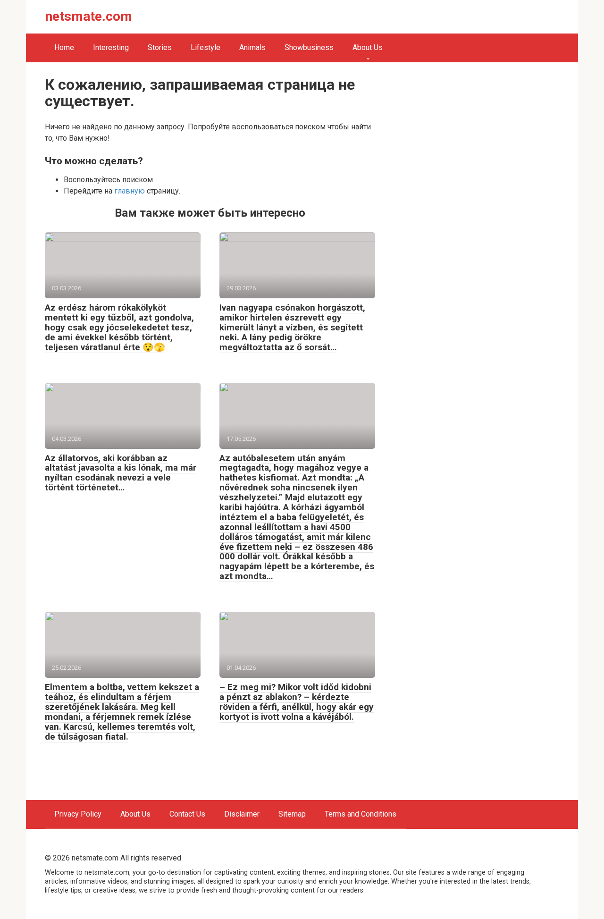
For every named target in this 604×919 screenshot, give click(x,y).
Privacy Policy (77, 813)
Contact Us (187, 813)
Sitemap (292, 813)
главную (129, 190)
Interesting (111, 47)
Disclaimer (242, 813)
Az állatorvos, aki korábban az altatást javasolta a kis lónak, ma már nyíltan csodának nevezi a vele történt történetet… (120, 473)
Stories (160, 47)
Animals (252, 47)
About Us (367, 47)
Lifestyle (205, 47)
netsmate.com (88, 16)
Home (64, 47)
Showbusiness (309, 47)
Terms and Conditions (360, 813)
